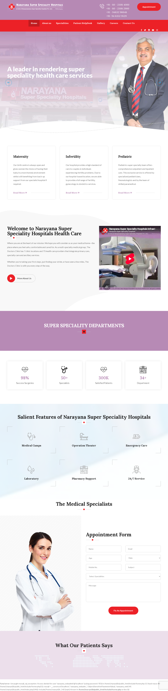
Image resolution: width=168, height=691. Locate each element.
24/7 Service (136, 478)
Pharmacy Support (84, 478)
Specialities (62, 23)
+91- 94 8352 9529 (116, 15)
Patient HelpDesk (82, 23)
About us (46, 23)
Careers (114, 23)
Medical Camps (31, 445)
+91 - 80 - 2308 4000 (117, 4)
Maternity (20, 157)
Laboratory (31, 478)
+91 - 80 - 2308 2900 (117, 8)
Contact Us (129, 23)
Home (34, 23)
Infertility (73, 157)
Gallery (101, 23)
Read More (19, 192)
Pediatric (125, 157)
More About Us (24, 278)
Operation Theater (84, 445)
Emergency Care (136, 445)
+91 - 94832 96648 (116, 12)
